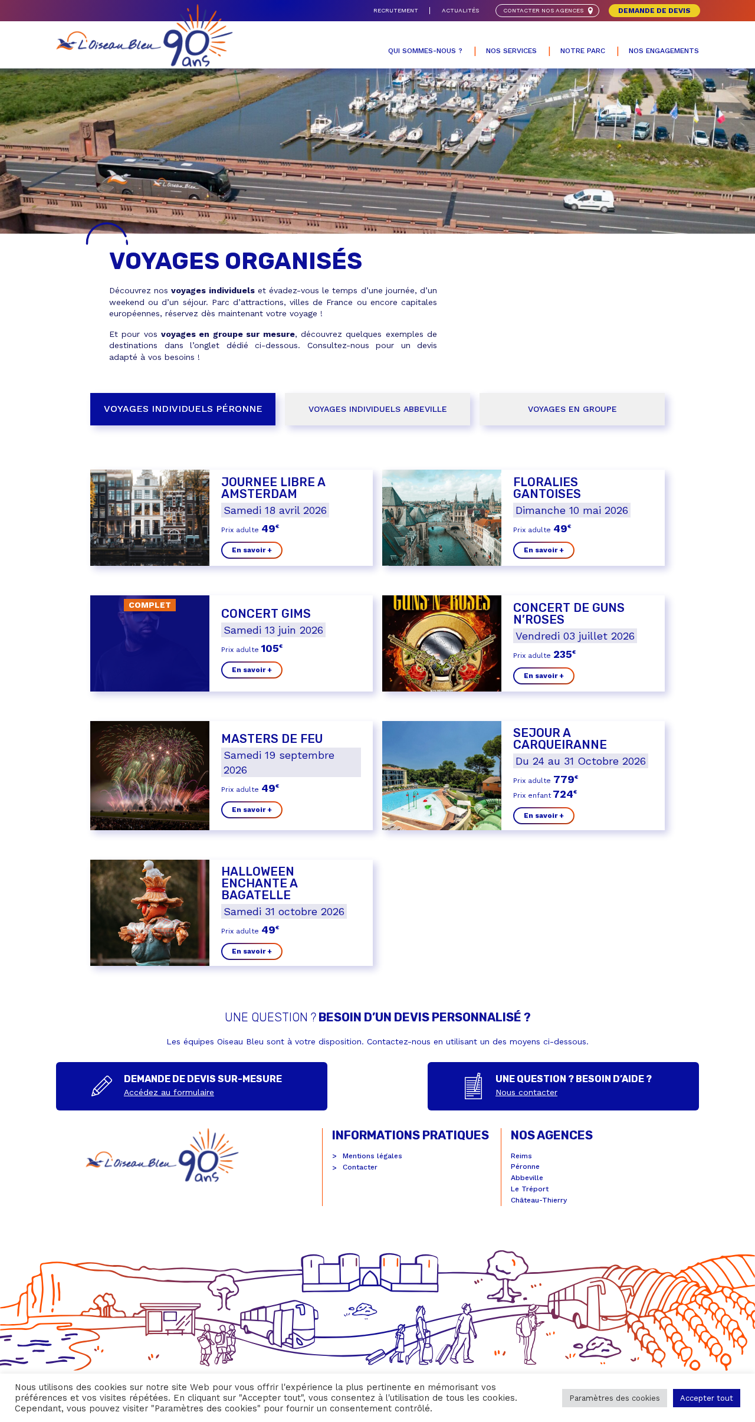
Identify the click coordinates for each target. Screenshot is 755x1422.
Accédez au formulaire (169, 1092)
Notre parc (582, 51)
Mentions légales (372, 1156)
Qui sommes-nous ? (425, 51)
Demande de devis (654, 10)
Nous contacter (526, 1092)
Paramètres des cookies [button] (614, 1398)
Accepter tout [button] (706, 1398)
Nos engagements (664, 51)
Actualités (460, 10)
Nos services (511, 51)
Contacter (360, 1167)
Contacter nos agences (543, 10)
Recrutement (395, 10)
